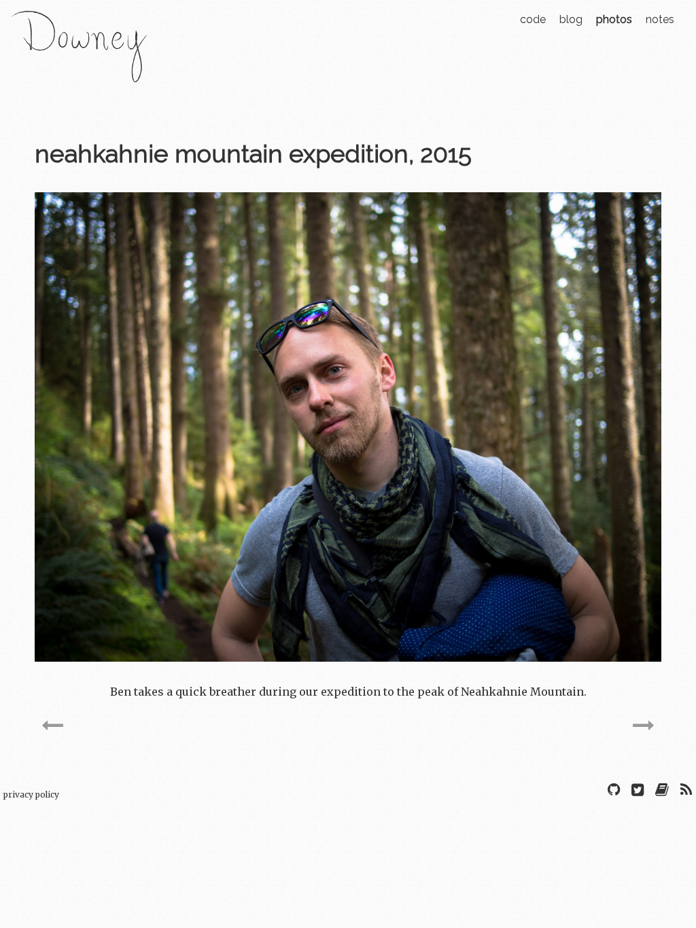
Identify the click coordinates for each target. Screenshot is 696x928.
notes (660, 19)
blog (570, 19)
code (533, 19)
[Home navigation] (79, 73)
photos (614, 19)
